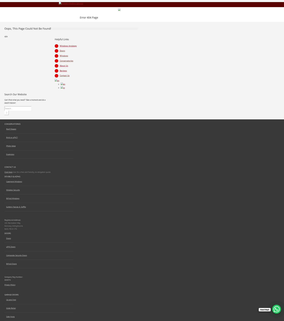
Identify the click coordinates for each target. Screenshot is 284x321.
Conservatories (66, 60)
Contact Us (65, 75)
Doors (62, 50)
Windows (64, 55)
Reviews (63, 70)
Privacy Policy (9, 285)
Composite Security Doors (16, 255)
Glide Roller (11, 308)
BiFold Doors (11, 264)
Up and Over (11, 300)
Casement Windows (14, 181)
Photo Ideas (11, 146)
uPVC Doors (10, 247)
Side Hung (10, 316)
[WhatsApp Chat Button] (276, 309)
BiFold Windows (12, 198)
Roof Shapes (11, 129)
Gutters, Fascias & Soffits (16, 207)
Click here (8, 172)
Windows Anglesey (68, 46)
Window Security (13, 190)
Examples (10, 154)
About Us (64, 65)
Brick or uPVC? (12, 137)
